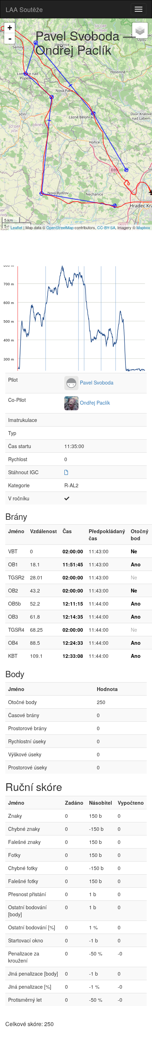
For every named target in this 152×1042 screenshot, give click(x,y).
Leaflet (16, 227)
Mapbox (143, 227)
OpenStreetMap (60, 227)
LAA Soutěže (24, 9)
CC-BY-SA (106, 227)
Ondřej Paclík (95, 402)
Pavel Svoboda (96, 382)
